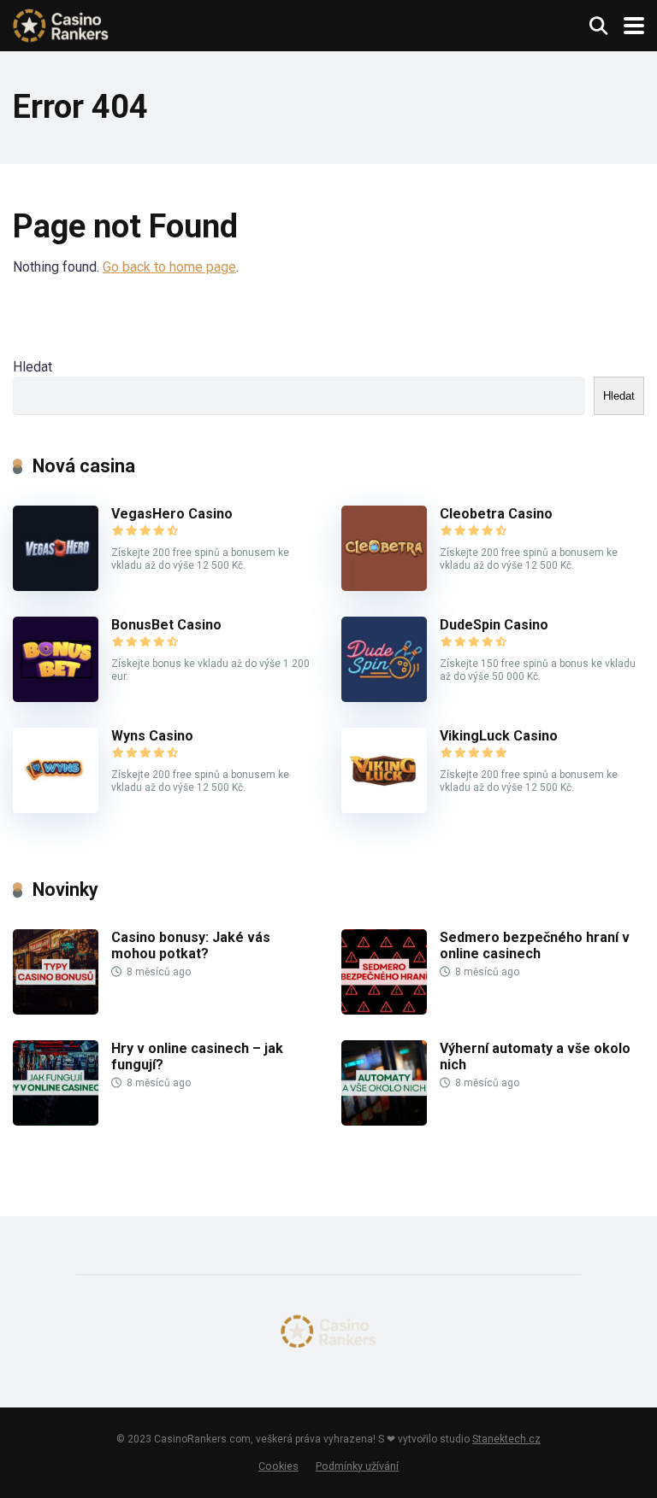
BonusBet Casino (166, 625)
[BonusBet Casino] (55, 697)
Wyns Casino (152, 736)
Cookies (278, 1466)
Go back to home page (169, 267)
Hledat (32, 367)
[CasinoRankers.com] (61, 23)
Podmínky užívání (357, 1466)
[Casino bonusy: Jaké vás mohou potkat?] (55, 1010)
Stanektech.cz (506, 1439)
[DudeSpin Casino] (384, 697)
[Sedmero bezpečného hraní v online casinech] (384, 1010)
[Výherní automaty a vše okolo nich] (384, 1121)
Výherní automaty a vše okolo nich (535, 1056)
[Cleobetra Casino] (384, 586)
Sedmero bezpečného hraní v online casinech (535, 945)
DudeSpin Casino (494, 625)
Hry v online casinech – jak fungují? (197, 1056)
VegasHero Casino (172, 514)
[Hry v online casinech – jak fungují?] (55, 1121)
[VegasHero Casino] (55, 586)
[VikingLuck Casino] (384, 808)
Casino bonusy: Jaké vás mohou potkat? (190, 945)
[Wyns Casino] (55, 808)
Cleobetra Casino (496, 514)
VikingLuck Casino (499, 736)
